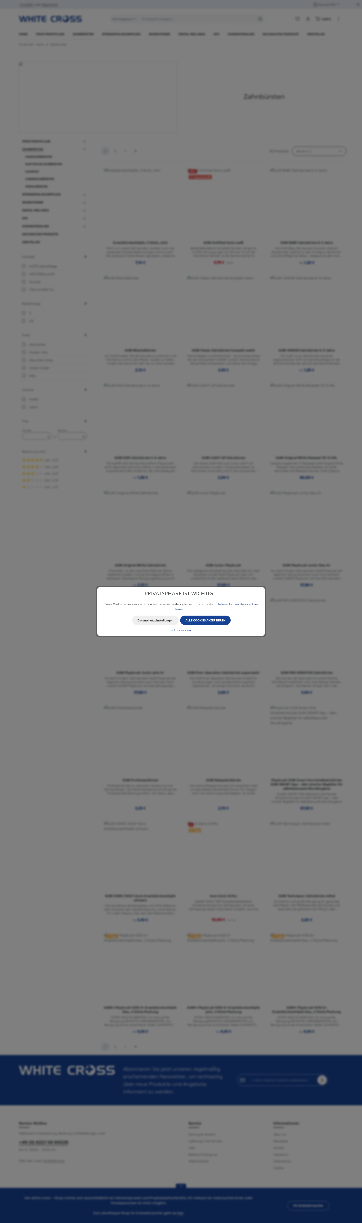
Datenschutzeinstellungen (155, 620)
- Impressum (181, 630)
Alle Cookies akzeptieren (205, 620)
